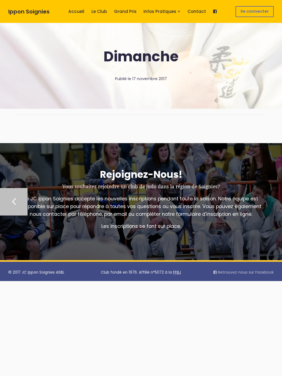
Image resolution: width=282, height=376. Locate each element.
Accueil (76, 11)
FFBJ (177, 272)
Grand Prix (125, 11)
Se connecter (254, 11)
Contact (197, 11)
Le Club (99, 11)
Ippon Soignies (29, 11)
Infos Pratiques (159, 11)
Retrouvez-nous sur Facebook (245, 272)
